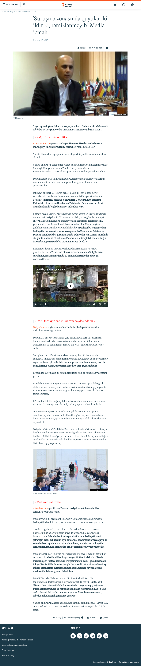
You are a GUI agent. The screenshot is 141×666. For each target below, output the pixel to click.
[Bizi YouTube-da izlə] (115, 5)
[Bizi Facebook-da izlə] (132, 5)
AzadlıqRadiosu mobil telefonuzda (17, 640)
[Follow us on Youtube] (92, 635)
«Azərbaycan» (40, 508)
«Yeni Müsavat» (41, 143)
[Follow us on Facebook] (73, 635)
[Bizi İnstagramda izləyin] (123, 5)
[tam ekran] (105, 304)
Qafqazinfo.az (40, 327)
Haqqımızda (7, 635)
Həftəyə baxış (8, 655)
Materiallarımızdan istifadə (14, 645)
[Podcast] (105, 635)
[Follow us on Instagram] (79, 635)
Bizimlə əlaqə (8, 650)
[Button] (81, 48)
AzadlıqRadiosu (50, 273)
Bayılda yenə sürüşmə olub (50, 269)
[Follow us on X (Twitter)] (86, 635)
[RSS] (99, 635)
